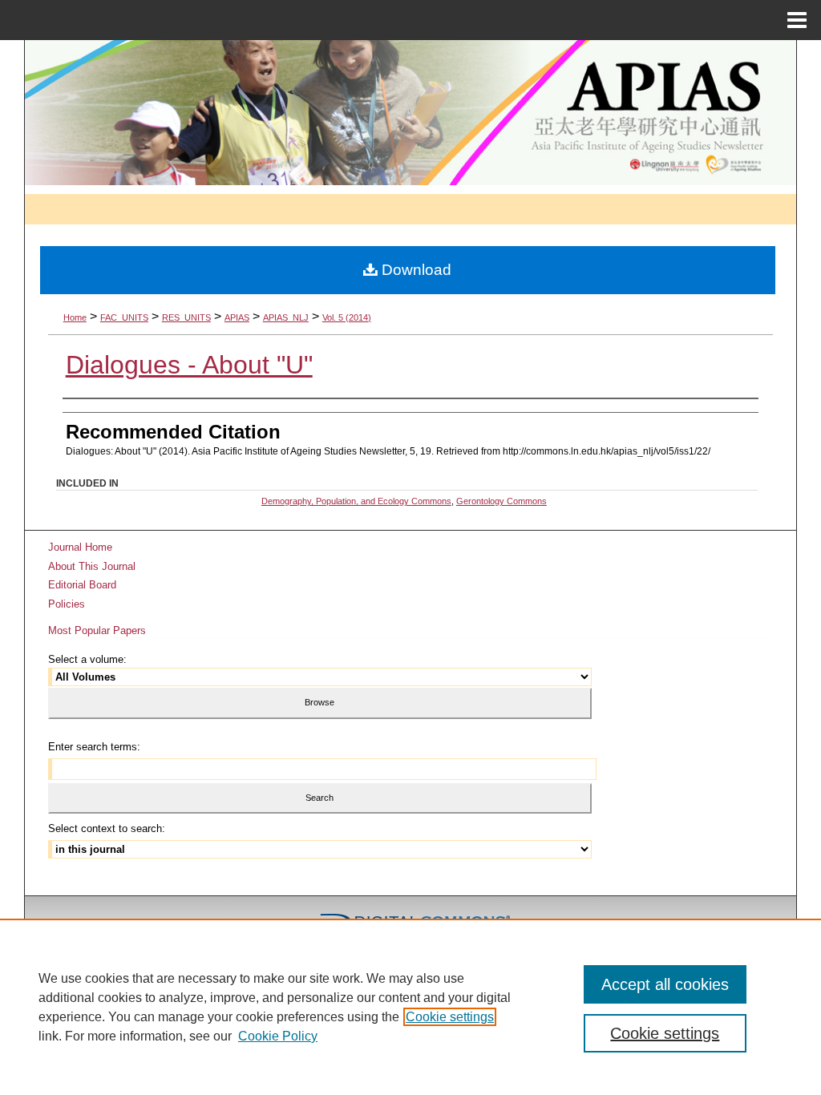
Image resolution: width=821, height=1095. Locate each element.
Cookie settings (450, 1017)
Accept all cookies (665, 984)
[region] (410, 1007)
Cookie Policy (277, 1036)
